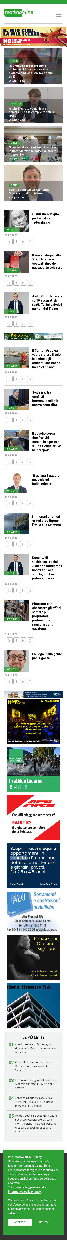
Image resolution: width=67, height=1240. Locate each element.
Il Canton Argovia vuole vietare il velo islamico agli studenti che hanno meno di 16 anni (46, 359)
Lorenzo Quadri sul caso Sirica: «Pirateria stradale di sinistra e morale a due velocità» (34, 1101)
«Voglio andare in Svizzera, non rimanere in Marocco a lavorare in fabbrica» (35, 1048)
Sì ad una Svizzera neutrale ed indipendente (45, 480)
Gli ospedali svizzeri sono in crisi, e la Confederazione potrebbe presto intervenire (32, 151)
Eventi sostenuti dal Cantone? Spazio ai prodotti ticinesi (29, 191)
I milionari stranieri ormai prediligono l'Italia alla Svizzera (46, 521)
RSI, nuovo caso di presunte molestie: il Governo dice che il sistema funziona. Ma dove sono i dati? (31, 71)
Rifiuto (43, 1222)
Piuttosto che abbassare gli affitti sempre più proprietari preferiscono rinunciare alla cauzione (46, 616)
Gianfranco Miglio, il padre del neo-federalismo (47, 218)
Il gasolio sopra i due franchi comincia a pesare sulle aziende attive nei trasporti (46, 442)
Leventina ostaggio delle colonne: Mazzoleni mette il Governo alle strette (35, 1084)
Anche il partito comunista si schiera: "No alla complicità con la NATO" (31, 112)
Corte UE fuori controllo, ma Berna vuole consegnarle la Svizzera (32, 1066)
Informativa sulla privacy (24, 1191)
